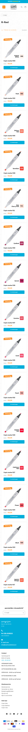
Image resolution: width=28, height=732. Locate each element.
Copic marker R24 (9, 510)
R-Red (5, 15)
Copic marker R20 (9, 547)
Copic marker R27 (9, 472)
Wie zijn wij (4, 693)
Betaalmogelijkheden (7, 691)
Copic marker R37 (9, 323)
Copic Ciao (4, 707)
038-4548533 (8, 633)
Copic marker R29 (9, 435)
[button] (2, 7)
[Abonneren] (23, 613)
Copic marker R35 (9, 360)
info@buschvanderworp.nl (8, 645)
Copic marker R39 (9, 285)
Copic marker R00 (9, 61)
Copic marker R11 (9, 210)
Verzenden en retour (7, 689)
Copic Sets (4, 703)
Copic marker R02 (9, 98)
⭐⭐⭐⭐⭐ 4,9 (16, 1)
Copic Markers (5, 705)
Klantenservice (5, 687)
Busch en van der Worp (15, 729)
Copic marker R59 (9, 248)
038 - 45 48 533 (6, 660)
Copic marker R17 (9, 585)
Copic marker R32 (9, 398)
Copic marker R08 (9, 173)
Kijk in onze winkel (6, 695)
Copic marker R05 (9, 136)
